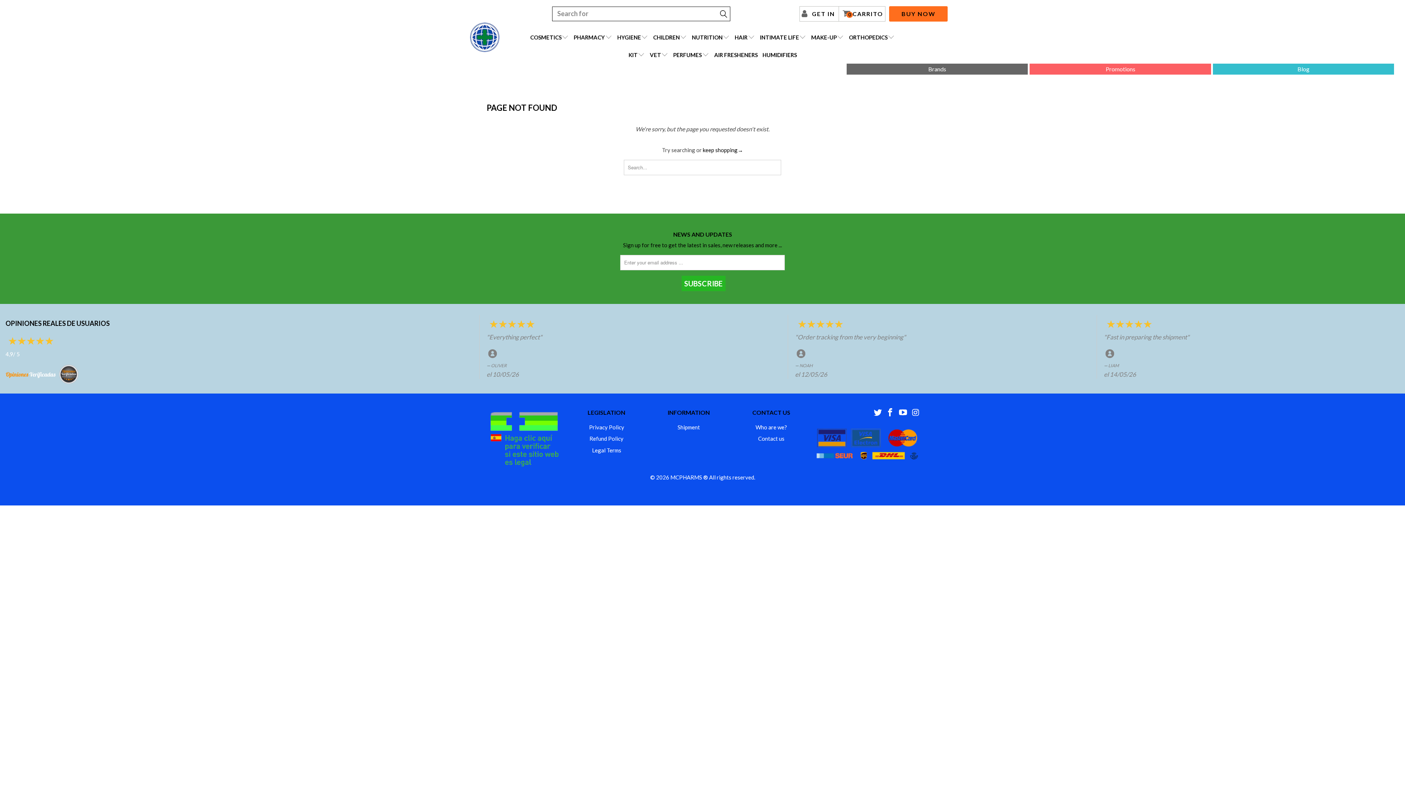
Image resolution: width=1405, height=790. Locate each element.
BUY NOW (919, 13)
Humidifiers (780, 55)
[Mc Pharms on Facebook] (890, 412)
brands (937, 68)
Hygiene (629, 37)
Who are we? (771, 427)
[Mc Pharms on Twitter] (877, 412)
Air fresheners (736, 55)
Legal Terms (606, 450)
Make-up (824, 37)
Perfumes (687, 55)
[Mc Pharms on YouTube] (903, 412)
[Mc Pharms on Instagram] (915, 412)
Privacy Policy (606, 427)
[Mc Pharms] (485, 37)
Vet (655, 55)
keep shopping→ (723, 150)
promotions (1120, 68)
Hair (741, 37)
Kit (633, 55)
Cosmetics (546, 37)
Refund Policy (606, 438)
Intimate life (779, 37)
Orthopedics (868, 37)
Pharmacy (589, 37)
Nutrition (707, 37)
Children (666, 37)
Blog (1303, 68)
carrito (865, 14)
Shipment (689, 427)
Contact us (771, 438)
